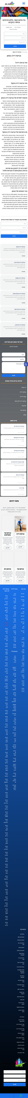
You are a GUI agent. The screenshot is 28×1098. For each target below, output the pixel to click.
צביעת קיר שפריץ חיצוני (23, 644)
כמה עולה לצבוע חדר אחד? (14, 721)
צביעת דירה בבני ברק (6, 801)
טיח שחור (22, 596)
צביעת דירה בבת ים (6, 807)
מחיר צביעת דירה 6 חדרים (17, 462)
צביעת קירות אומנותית (21, 954)
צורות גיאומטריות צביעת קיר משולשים (20, 971)
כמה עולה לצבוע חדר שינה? (14, 659)
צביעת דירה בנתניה (6, 658)
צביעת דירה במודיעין (6, 904)
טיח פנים (22, 616)
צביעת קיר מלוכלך (20, 950)
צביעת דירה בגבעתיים (6, 821)
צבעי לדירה (23, 397)
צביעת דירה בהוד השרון (6, 841)
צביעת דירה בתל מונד (19, 309)
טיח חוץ (22, 619)
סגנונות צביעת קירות (21, 1010)
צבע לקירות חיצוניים (21, 993)
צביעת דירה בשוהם (20, 278)
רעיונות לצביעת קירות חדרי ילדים (14, 767)
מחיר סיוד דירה (15, 740)
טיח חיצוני (23, 627)
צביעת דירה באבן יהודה (6, 740)
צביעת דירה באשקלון (6, 780)
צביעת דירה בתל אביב (19, 262)
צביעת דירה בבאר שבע (6, 787)
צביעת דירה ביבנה (6, 866)
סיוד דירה (21, 488)
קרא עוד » (23, 255)
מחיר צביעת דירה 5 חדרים (20, 1029)
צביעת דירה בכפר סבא (6, 892)
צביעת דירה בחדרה (6, 854)
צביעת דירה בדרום (6, 834)
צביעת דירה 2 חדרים (19, 450)
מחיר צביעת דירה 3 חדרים (20, 1025)
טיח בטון (22, 608)
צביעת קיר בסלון (21, 989)
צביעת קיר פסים (21, 937)
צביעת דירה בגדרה (6, 924)
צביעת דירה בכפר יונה (6, 884)
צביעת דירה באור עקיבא (6, 754)
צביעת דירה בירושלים (6, 877)
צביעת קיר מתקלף (20, 1007)
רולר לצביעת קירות (14, 681)
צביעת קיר (22, 934)
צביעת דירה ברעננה (6, 725)
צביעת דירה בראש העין (6, 631)
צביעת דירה (23, 392)
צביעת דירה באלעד (6, 761)
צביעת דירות (24, 52)
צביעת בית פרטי (21, 1045)
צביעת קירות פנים (20, 996)
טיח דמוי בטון (22, 622)
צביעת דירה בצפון (6, 624)
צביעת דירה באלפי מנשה (6, 768)
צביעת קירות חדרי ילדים (20, 985)
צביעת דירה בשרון (20, 247)
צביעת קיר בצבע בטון (20, 963)
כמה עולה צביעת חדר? (20, 1049)
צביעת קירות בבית (20, 967)
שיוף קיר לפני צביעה (14, 728)
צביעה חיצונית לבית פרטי (20, 1038)
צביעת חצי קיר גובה (14, 694)
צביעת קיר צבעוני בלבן (14, 753)
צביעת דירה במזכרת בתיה (6, 686)
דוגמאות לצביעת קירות (14, 669)
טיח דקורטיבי (22, 612)
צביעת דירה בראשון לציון (6, 610)
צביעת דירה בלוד (6, 692)
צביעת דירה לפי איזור (20, 401)
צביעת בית (23, 410)
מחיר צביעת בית (21, 1052)
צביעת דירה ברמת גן (20, 325)
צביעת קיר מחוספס (14, 760)
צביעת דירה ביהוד (6, 871)
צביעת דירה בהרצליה (6, 848)
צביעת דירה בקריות (6, 645)
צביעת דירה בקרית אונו (6, 617)
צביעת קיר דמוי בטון (21, 943)
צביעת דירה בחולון (6, 860)
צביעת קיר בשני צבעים (14, 746)
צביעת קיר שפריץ (20, 940)
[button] (26, 364)
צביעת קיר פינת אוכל (21, 981)
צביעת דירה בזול (20, 475)
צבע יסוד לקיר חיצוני (14, 734)
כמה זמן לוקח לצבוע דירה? (14, 787)
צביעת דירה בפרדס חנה (6, 671)
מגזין (25, 415)
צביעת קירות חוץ (23, 676)
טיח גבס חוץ (22, 631)
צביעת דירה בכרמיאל (6, 898)
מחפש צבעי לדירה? (22, 664)
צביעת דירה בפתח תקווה (6, 652)
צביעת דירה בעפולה (6, 664)
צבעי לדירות (23, 638)
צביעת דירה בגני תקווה (6, 828)
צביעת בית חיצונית (20, 1042)
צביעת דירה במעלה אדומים (6, 678)
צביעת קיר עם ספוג (14, 675)
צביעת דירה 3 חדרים (19, 426)
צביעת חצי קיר (21, 947)
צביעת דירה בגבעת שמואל (6, 814)
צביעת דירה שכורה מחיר (23, 683)
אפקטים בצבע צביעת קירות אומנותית (14, 707)
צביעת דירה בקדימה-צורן (6, 638)
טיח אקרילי (23, 604)
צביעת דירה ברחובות (6, 603)
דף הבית (24, 387)
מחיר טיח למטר (14, 714)
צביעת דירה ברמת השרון (19, 293)
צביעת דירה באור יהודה (6, 747)
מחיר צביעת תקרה (23, 651)
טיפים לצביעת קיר (14, 780)
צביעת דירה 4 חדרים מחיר (21, 1020)
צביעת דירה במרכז (6, 918)
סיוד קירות (22, 999)
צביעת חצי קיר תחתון (21, 1003)
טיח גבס (24, 406)
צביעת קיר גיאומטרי (14, 775)
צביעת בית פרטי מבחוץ (21, 1034)
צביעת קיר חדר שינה (21, 958)
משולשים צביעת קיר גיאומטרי (14, 687)
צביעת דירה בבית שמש (6, 795)
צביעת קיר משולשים (22, 976)
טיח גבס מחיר (22, 600)
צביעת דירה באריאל (6, 775)
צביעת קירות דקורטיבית (14, 700)
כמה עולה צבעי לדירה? (22, 658)
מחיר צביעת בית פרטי (22, 670)
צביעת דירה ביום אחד (19, 437)
